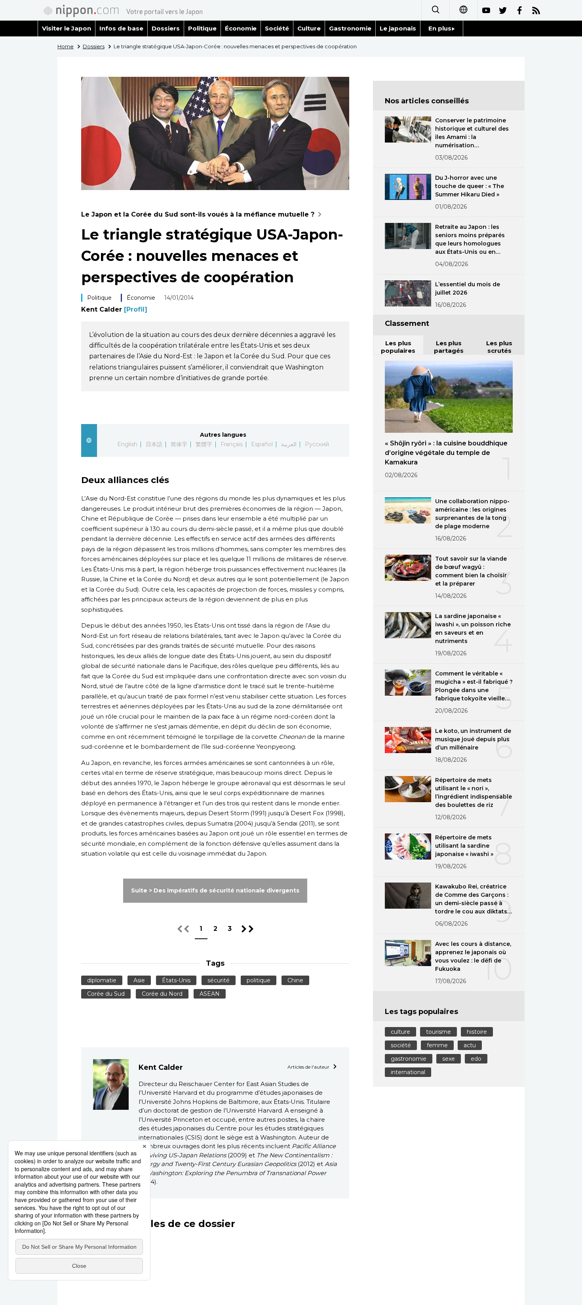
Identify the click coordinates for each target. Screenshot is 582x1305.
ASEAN (210, 993)
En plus (439, 28)
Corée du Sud (106, 993)
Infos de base (121, 28)
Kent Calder (114, 309)
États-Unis (176, 980)
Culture (309, 28)
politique (258, 980)
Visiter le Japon (66, 28)
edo (476, 1058)
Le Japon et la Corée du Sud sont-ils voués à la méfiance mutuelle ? (197, 214)
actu (470, 1045)
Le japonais (398, 28)
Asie (139, 980)
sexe (448, 1058)
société (401, 1045)
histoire (477, 1031)
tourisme (438, 1031)
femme (437, 1045)
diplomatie (101, 980)
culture (400, 1031)
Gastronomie (350, 28)
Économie (241, 28)
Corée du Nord (162, 993)
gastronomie (408, 1058)
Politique (202, 28)
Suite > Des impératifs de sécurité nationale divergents (215, 890)
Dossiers (166, 28)
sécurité (218, 980)
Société (277, 28)
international (408, 1072)
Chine (295, 980)
